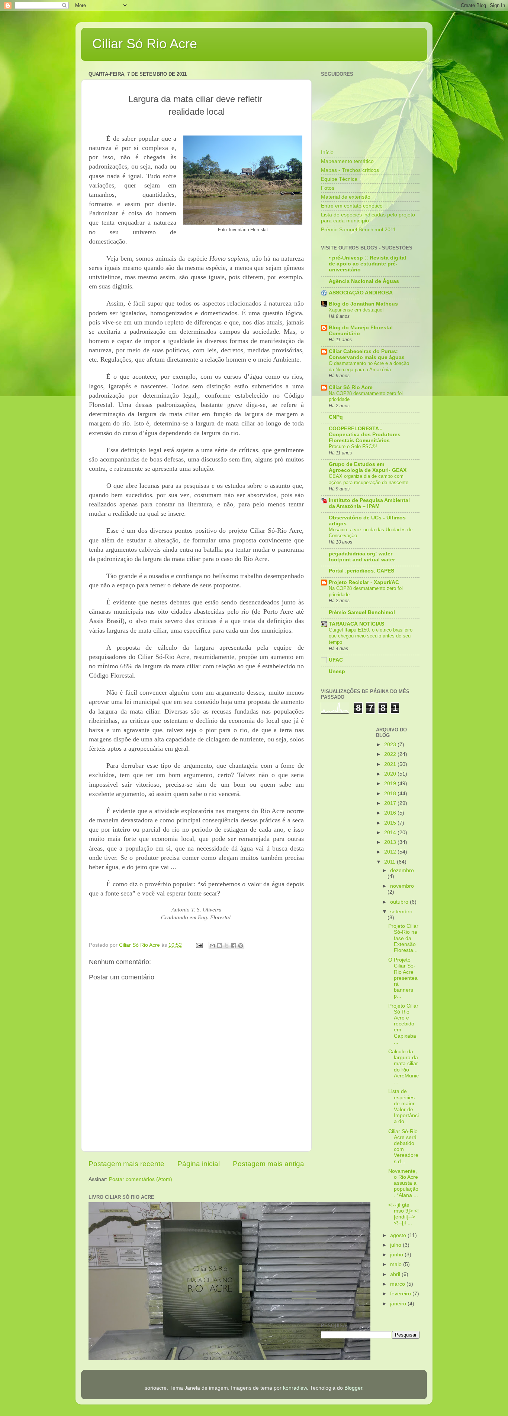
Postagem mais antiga (268, 1164)
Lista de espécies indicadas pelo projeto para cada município (368, 218)
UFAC (336, 660)
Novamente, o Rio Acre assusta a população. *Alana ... (403, 1183)
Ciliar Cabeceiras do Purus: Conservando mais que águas (367, 354)
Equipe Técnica (339, 179)
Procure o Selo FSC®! (353, 446)
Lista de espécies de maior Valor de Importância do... (403, 1106)
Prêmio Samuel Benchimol (362, 612)
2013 (391, 842)
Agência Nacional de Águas (364, 281)
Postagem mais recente (126, 1164)
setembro (401, 911)
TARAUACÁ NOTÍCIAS (356, 624)
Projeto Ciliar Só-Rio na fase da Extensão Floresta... (403, 938)
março (398, 1284)
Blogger (353, 1388)
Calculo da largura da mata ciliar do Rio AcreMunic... (403, 1066)
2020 (391, 774)
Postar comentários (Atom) (140, 1179)
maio (396, 1264)
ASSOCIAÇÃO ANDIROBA (361, 293)
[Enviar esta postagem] (198, 945)
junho (397, 1254)
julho (396, 1245)
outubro (400, 902)
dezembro (402, 870)
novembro (402, 886)
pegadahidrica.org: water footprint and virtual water (362, 556)
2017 (391, 803)
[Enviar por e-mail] (212, 945)
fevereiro (401, 1293)
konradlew (295, 1388)
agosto (399, 1235)
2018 (391, 793)
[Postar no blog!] (219, 945)
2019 (391, 783)
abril (396, 1274)
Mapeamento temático (347, 161)
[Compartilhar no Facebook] (233, 945)
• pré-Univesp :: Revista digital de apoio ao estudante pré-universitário (367, 264)
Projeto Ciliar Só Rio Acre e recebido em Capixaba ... (403, 1024)
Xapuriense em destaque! (356, 310)
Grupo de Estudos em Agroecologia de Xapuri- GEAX (367, 467)
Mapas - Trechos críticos (350, 170)
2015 (391, 823)
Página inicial (198, 1164)
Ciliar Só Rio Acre (144, 43)
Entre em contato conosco (352, 206)
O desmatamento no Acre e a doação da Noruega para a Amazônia (369, 366)
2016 (391, 813)
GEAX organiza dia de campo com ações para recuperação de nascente (368, 479)
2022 (391, 754)
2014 (391, 832)
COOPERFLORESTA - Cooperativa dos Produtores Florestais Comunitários (365, 434)
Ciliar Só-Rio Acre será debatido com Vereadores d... (403, 1146)
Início (327, 152)
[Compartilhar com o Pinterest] (240, 945)
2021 (391, 764)
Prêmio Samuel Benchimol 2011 (358, 229)
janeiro (399, 1303)
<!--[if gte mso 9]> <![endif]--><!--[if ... (403, 1214)
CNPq (336, 417)
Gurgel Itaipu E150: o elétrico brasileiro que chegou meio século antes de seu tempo (370, 636)
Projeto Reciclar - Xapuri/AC (364, 582)
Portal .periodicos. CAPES (361, 571)
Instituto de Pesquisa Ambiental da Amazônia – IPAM (369, 503)
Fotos (327, 188)
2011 (390, 862)
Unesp (337, 671)
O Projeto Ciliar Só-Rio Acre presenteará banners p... (403, 978)
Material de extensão (345, 197)
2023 (391, 744)
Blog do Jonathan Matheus (363, 304)
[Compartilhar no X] (226, 945)
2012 (391, 852)
